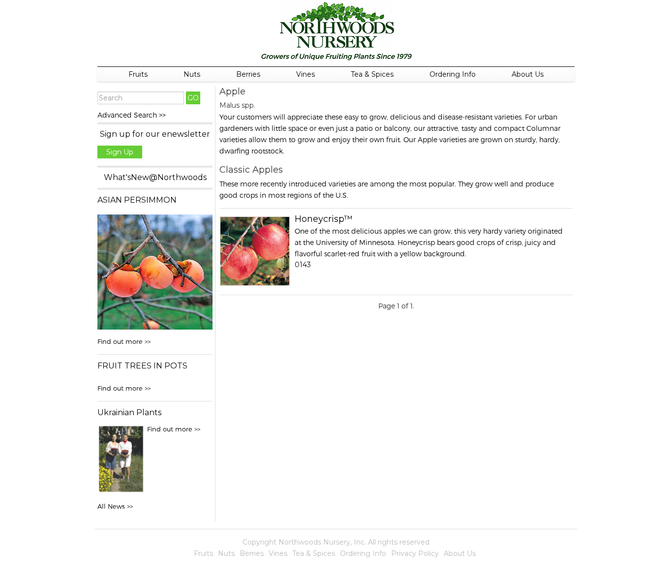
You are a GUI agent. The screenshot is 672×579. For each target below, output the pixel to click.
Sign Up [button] (119, 152)
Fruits (138, 74)
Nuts (191, 74)
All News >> (115, 506)
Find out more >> (124, 341)
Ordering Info (452, 74)
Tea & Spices (372, 74)
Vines (305, 74)
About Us (528, 74)
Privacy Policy (415, 553)
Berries (248, 74)
